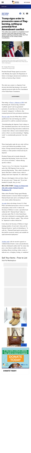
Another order (5, 241)
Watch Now (26, 2)
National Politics (5, 14)
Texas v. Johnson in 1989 (17, 102)
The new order (6, 116)
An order (4, 203)
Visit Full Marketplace (9, 260)
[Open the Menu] (2, 2)
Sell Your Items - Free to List (14, 257)
